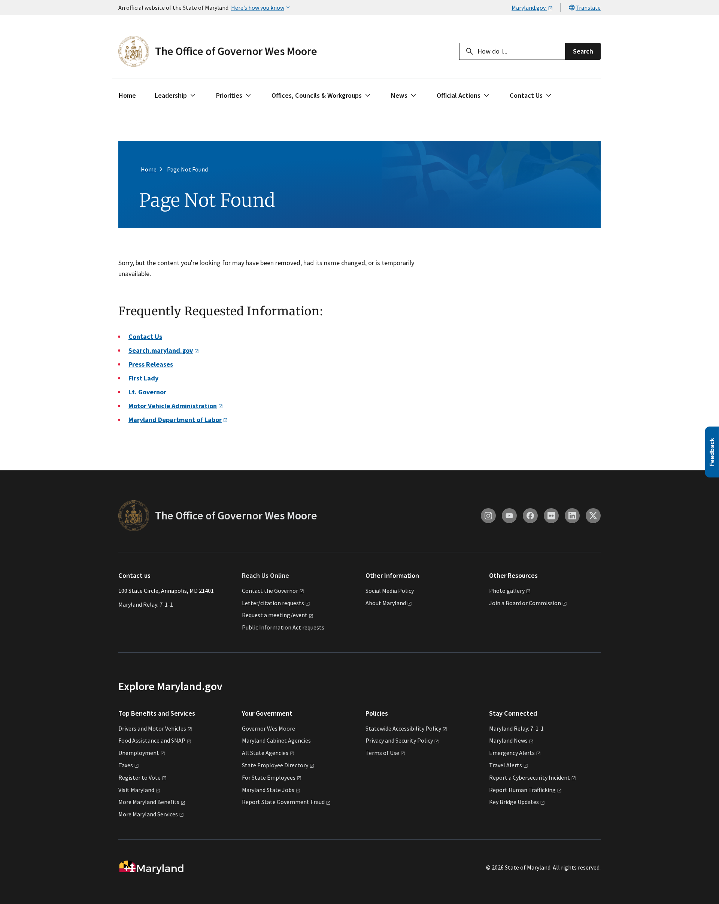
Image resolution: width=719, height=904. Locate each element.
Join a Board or (525, 603)
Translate (588, 7)
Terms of (382, 752)
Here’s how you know (257, 7)
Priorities (229, 95)
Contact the (270, 590)
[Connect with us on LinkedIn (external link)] (572, 515)
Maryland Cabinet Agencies (276, 740)
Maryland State (268, 790)
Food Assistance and (151, 740)
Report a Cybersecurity (529, 777)
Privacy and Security (399, 740)
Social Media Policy (389, 590)
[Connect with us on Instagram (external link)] (488, 515)
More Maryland (148, 802)
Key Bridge (514, 802)
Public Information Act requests (283, 627)
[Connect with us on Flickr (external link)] (551, 515)
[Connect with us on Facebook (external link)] (530, 515)
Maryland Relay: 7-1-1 (145, 604)
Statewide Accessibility (403, 728)
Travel (505, 765)
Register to (139, 777)
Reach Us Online (265, 575)
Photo (507, 590)
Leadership (171, 95)
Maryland (508, 740)
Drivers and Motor (152, 728)
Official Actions (458, 95)
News (399, 95)
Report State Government (283, 802)
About (385, 603)
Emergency (512, 752)
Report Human (522, 790)
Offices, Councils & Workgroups (316, 95)
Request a (274, 615)
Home (127, 95)
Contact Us (526, 95)
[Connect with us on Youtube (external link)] (509, 515)
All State (265, 752)
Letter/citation (273, 603)
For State (268, 777)
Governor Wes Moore (268, 728)
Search (583, 51)
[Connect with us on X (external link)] (593, 515)
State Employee (275, 765)
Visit (136, 790)
